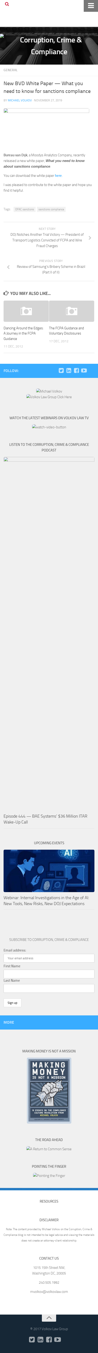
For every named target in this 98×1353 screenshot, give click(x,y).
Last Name (12, 980)
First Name (12, 966)
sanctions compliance (51, 209)
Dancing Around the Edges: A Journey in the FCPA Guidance (24, 333)
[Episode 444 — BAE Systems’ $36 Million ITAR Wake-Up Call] (49, 634)
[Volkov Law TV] (84, 370)
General (11, 70)
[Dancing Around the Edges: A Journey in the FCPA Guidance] (26, 311)
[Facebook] (76, 370)
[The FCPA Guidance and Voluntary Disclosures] (71, 311)
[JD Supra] (91, 370)
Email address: (15, 950)
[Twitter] (61, 370)
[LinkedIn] (69, 370)
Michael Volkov (20, 100)
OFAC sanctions (24, 209)
